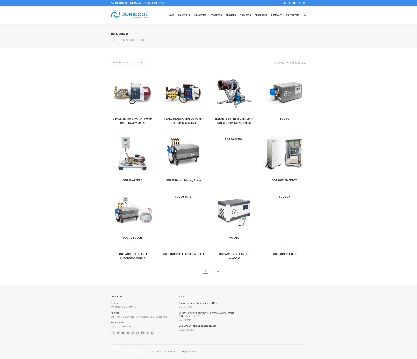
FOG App (234, 237)
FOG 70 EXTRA (234, 139)
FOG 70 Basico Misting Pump (183, 180)
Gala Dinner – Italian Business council (197, 325)
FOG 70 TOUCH (132, 237)
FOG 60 (284, 118)
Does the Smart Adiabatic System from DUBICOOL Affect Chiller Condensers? (206, 314)
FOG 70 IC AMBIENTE (284, 180)
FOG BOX (284, 196)
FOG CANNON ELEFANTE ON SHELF (183, 254)
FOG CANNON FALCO (284, 254)
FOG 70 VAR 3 (183, 196)
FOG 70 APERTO (133, 180)
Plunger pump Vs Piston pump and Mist (198, 302)
